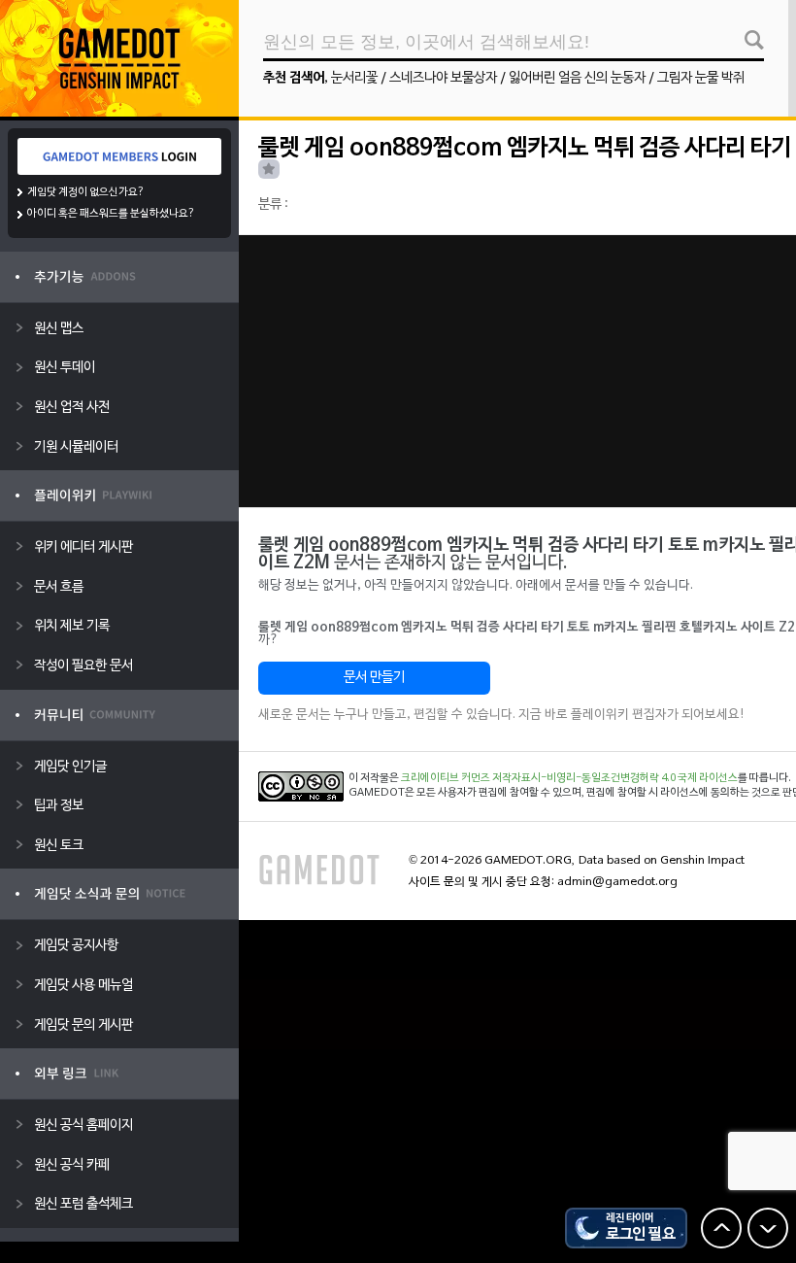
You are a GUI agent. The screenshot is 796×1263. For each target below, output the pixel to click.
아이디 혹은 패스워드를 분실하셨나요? (111, 214)
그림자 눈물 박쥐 (701, 78)
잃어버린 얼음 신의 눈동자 (577, 78)
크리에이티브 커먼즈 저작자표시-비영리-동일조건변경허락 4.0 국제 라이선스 (569, 778)
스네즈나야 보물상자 (443, 78)
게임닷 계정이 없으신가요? (86, 192)
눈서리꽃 (354, 78)
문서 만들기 (374, 677)
